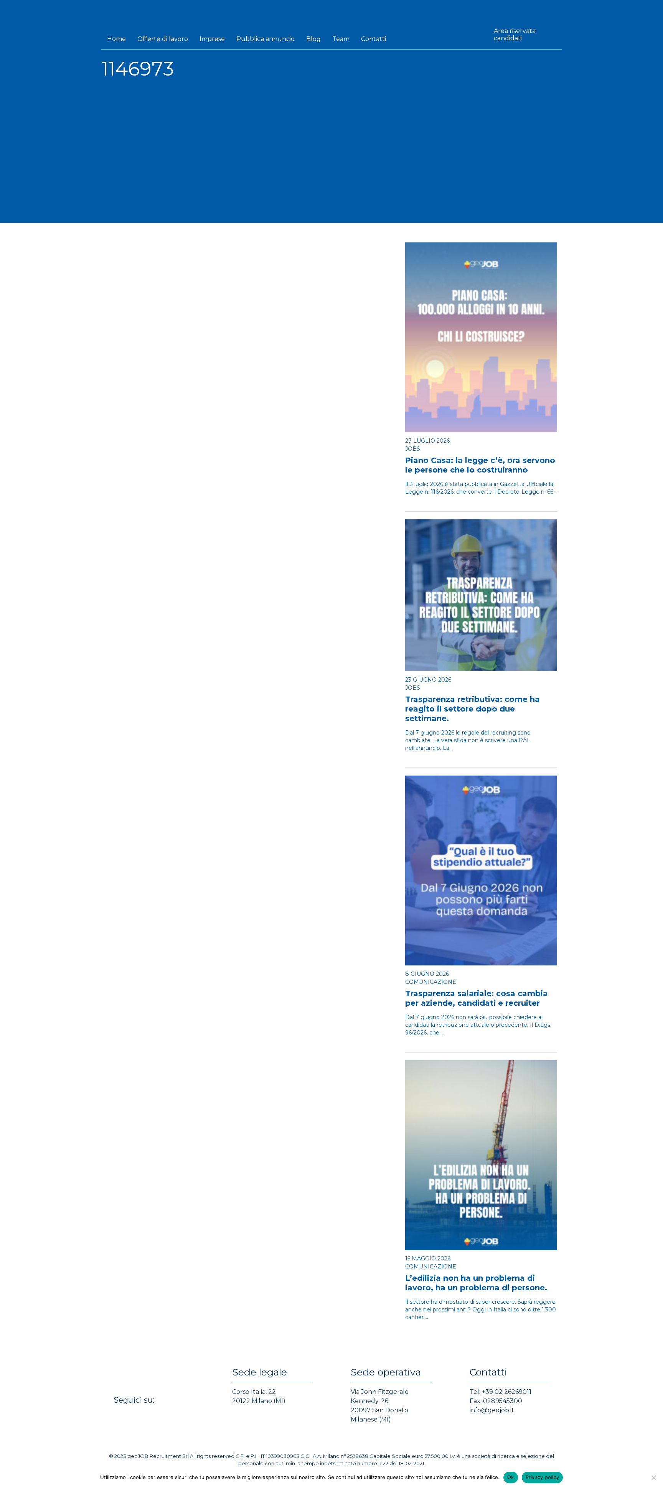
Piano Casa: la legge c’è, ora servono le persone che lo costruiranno (480, 465)
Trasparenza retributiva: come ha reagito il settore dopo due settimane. (472, 709)
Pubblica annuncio (265, 39)
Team (341, 39)
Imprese (212, 39)
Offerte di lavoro (162, 39)
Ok (510, 1477)
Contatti (373, 39)
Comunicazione (430, 981)
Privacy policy (542, 1477)
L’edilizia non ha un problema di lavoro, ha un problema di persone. (476, 1282)
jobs (412, 448)
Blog (313, 39)
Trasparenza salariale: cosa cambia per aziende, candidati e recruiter (476, 998)
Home (116, 39)
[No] (653, 1477)
